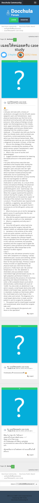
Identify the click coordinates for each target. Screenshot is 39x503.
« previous (31, 36)
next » (37, 36)
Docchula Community (12, 2)
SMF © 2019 (18, 496)
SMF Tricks (23, 498)
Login (13, 20)
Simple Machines (27, 496)
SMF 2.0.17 (10, 496)
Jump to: (13, 484)
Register (24, 20)
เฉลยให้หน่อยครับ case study (16, 102)
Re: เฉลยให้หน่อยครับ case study (18, 367)
